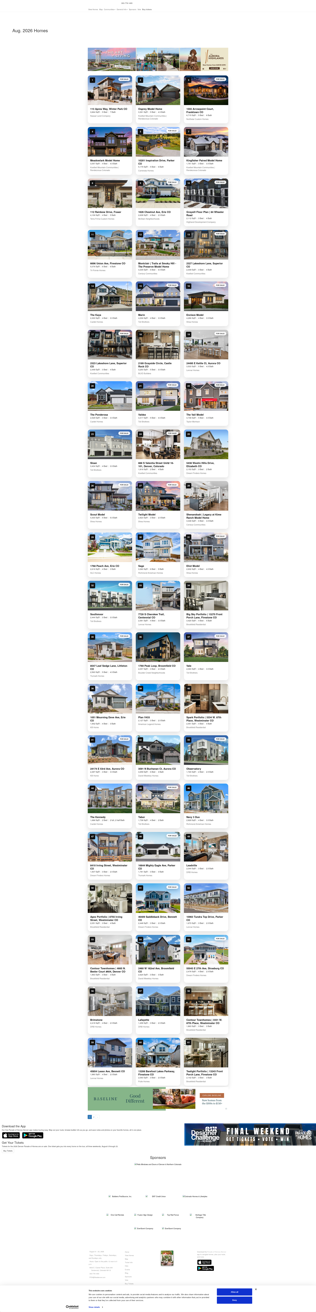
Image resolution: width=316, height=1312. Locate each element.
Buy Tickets (7, 1151)
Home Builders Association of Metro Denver (152, 3)
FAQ (126, 1266)
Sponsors (132, 9)
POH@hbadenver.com (97, 1277)
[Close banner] (256, 1289)
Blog (126, 1273)
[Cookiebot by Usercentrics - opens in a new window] (72, 1307)
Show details (94, 1307)
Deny (234, 1300)
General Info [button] (121, 9)
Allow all (234, 1292)
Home (127, 1252)
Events (127, 1269)
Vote (139, 9)
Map (101, 9)
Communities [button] (109, 9)
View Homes (93, 9)
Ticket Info (129, 1262)
